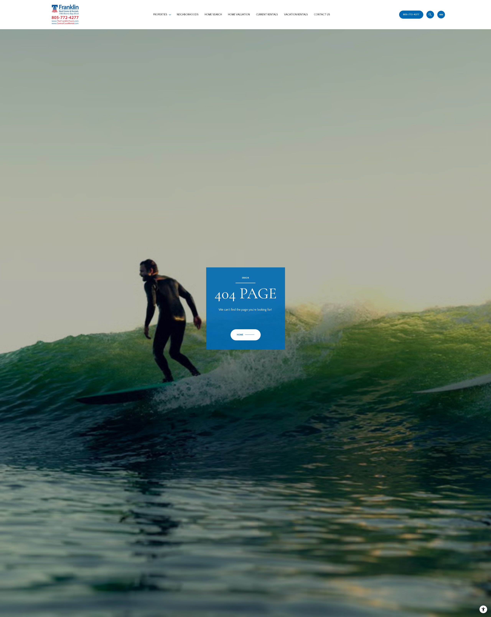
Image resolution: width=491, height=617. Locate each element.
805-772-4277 (411, 14)
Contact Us (322, 14)
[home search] (430, 14)
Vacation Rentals (296, 14)
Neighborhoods (188, 14)
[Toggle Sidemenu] (441, 14)
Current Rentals (267, 14)
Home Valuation (239, 14)
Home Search (213, 14)
